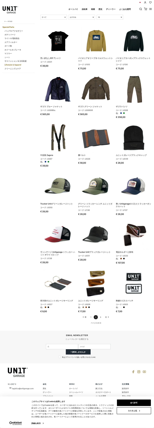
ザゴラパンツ (121, 106)
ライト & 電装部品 (12, 38)
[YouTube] (144, 372)
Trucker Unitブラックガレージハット (94, 252)
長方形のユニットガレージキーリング (56, 300)
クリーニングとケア (13, 68)
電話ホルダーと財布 (124, 252)
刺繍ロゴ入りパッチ (124, 300)
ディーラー (111, 9)
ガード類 (8, 46)
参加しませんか (79, 352)
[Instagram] (138, 372)
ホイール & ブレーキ (13, 50)
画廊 (93, 9)
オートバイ (73, 9)
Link (93, 357)
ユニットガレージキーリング (90, 300)
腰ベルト (82, 155)
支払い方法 (126, 396)
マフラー (8, 53)
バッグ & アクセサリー (14, 31)
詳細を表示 (36, 423)
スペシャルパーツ (76, 392)
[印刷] (67, 30)
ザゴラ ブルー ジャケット (51, 106)
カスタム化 (132, 411)
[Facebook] (133, 372)
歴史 (100, 9)
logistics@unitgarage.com (23, 388)
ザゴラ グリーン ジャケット (90, 106)
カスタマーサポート (103, 392)
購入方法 (99, 388)
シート (7, 57)
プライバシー (48, 396)
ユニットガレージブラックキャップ (131, 155)
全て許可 (134, 403)
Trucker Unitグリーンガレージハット (56, 204)
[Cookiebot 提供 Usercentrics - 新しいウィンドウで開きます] (15, 423)
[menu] (150, 9)
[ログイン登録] (145, 2)
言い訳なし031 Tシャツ (50, 58)
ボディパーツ (10, 34)
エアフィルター (11, 42)
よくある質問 (125, 9)
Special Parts (8, 27)
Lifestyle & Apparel (13, 65)
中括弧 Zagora (46, 155)
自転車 (84, 9)
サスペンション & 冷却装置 (16, 61)
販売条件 (125, 388)
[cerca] (140, 9)
